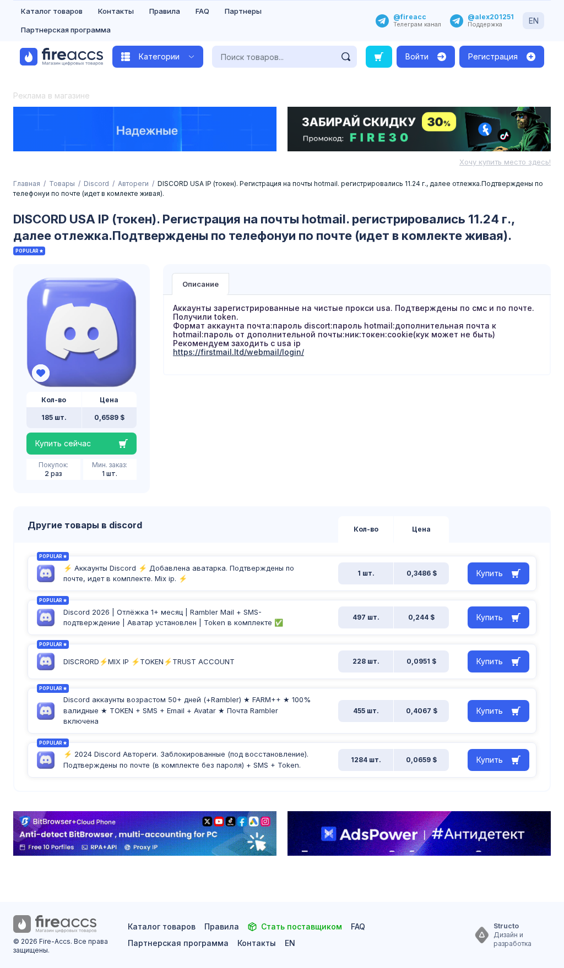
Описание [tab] (200, 284)
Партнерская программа (66, 29)
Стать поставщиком (301, 926)
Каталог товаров (52, 11)
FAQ (202, 11)
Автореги (133, 183)
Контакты (116, 11)
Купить (489, 573)
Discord (96, 183)
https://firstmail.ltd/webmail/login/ (238, 352)
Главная (26, 183)
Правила (164, 11)
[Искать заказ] (379, 57)
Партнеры (243, 11)
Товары (62, 183)
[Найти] (346, 57)
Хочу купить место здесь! (505, 161)
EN (534, 20)
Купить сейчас (63, 443)
